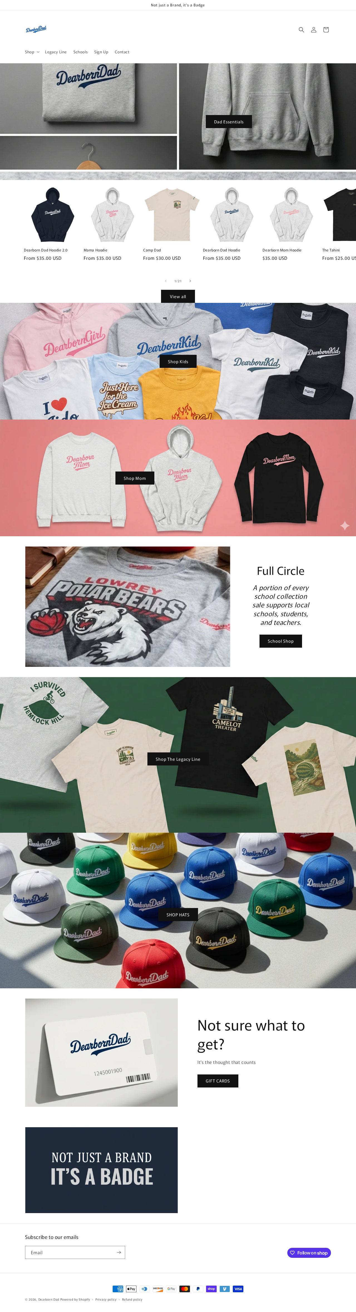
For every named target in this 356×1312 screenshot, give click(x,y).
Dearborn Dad (48, 1299)
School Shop (281, 641)
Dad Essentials (229, 121)
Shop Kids (178, 361)
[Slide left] (166, 281)
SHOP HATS (178, 914)
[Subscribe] (119, 1252)
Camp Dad (152, 250)
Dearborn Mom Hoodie (282, 250)
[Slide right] (190, 281)
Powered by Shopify (75, 1299)
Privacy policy (106, 1299)
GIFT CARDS (218, 1081)
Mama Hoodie (96, 250)
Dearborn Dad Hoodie (221, 250)
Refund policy (132, 1299)
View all (178, 296)
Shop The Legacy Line (178, 759)
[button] (32, 52)
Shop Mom (135, 478)
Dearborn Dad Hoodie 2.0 (46, 250)
